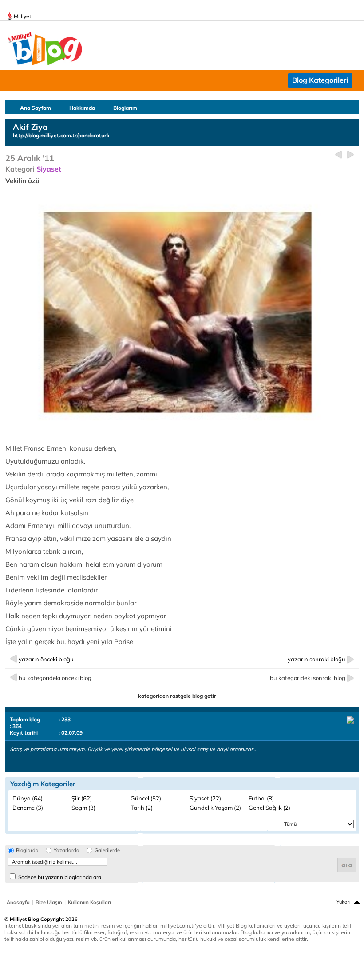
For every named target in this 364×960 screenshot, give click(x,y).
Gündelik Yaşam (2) (215, 807)
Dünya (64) (27, 798)
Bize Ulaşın (49, 902)
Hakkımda (82, 107)
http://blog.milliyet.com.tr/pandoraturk (61, 135)
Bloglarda (27, 850)
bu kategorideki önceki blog (55, 677)
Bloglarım (125, 107)
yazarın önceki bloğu (46, 659)
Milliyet (22, 16)
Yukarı (343, 902)
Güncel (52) (146, 798)
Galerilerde (107, 850)
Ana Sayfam (35, 107)
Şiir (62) (81, 798)
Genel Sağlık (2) (269, 807)
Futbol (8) (261, 798)
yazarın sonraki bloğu (316, 659)
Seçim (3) (83, 807)
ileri (350, 155)
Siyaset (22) (205, 798)
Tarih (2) (142, 807)
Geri (338, 155)
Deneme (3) (27, 807)
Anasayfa (18, 902)
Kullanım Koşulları (89, 902)
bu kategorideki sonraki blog (307, 677)
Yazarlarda (66, 850)
